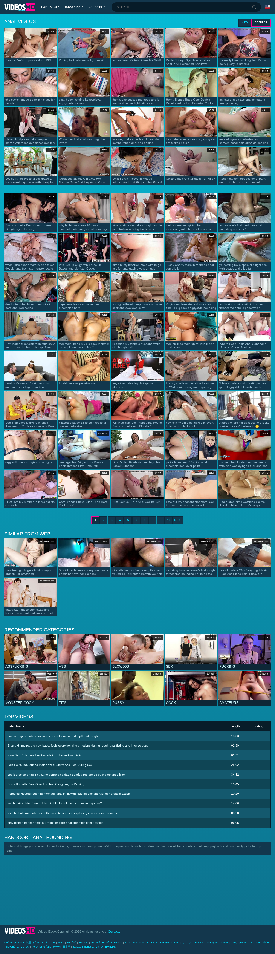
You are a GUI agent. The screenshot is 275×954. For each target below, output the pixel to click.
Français (200, 942)
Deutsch (144, 942)
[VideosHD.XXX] (19, 7)
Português (213, 942)
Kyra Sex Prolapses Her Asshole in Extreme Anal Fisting (45, 755)
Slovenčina (12, 946)
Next (178, 520)
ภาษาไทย (45, 946)
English (118, 942)
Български (130, 942)
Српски (25, 946)
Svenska (83, 942)
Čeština (8, 942)
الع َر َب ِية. (187, 942)
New (245, 22)
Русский (95, 942)
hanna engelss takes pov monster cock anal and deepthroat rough (53, 736)
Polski (60, 942)
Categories (97, 6)
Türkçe (234, 942)
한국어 (57, 946)
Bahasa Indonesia (83, 946)
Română (71, 942)
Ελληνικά (110, 946)
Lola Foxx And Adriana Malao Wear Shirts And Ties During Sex (50, 765)
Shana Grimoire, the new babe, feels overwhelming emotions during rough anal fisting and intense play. (78, 745)
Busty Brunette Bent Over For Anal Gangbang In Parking (46, 784)
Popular (261, 22)
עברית (52, 942)
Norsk (34, 946)
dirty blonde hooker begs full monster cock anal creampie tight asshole (55, 822)
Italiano (175, 942)
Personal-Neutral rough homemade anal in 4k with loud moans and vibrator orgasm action (69, 793)
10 (169, 520)
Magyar (19, 942)
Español (107, 942)
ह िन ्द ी (40, 942)
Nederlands (247, 942)
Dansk (99, 946)
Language (268, 7)
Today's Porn (74, 6)
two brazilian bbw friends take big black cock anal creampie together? (55, 803)
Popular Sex (50, 6)
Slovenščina (263, 942)
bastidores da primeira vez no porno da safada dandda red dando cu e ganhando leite (66, 774)
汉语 (28, 942)
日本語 (66, 946)
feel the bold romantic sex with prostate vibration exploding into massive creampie (63, 813)
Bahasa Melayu (160, 942)
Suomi (224, 942)
